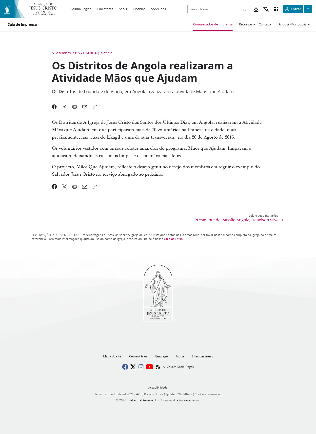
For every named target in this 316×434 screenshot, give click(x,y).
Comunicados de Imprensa (213, 24)
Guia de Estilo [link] (173, 239)
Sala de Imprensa (22, 24)
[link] (54, 187)
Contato (265, 24)
